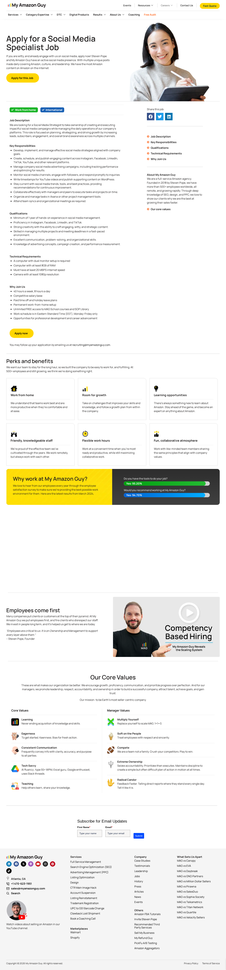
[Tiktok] (9, 871)
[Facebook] (16, 864)
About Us (115, 14)
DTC (59, 14)
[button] (150, 116)
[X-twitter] (23, 864)
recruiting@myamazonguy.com (91, 345)
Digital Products (79, 14)
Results (97, 14)
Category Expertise (37, 14)
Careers (165, 5)
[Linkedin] (9, 864)
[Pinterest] (52, 864)
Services (13, 14)
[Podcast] (30, 864)
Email (108, 827)
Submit (138, 835)
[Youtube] (38, 864)
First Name (83, 827)
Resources (144, 5)
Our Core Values (113, 677)
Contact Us (186, 5)
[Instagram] (45, 864)
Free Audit (150, 14)
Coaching (134, 14)
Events (127, 5)
